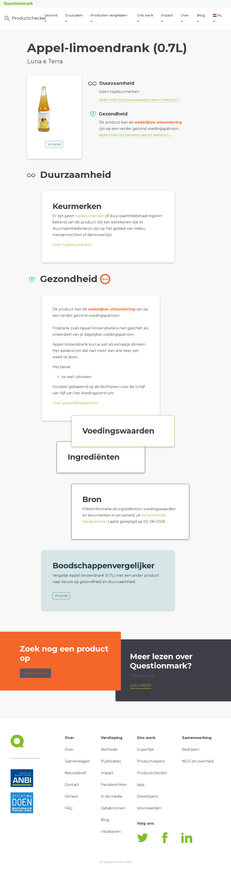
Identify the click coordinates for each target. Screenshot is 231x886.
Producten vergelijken (108, 15)
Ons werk (145, 15)
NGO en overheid (198, 761)
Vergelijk (54, 144)
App (140, 785)
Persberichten (114, 785)
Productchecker (28, 18)
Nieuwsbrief (75, 773)
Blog (201, 15)
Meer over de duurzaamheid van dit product (138, 100)
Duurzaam (74, 15)
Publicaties (111, 761)
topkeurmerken (89, 216)
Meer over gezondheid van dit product (134, 135)
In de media (111, 796)
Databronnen (113, 808)
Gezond (50, 15)
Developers (147, 796)
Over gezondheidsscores (75, 403)
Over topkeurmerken (72, 245)
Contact (72, 785)
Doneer (72, 796)
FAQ (68, 808)
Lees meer (140, 685)
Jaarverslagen (77, 761)
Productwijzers (150, 761)
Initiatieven (111, 831)
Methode (109, 749)
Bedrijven (190, 749)
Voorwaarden (149, 808)
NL (219, 15)
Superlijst (145, 749)
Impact (167, 15)
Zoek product (35, 673)
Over (185, 15)
